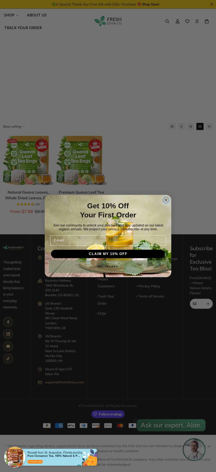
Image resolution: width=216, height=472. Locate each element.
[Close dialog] (166, 200)
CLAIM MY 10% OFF (108, 254)
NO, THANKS (108, 266)
